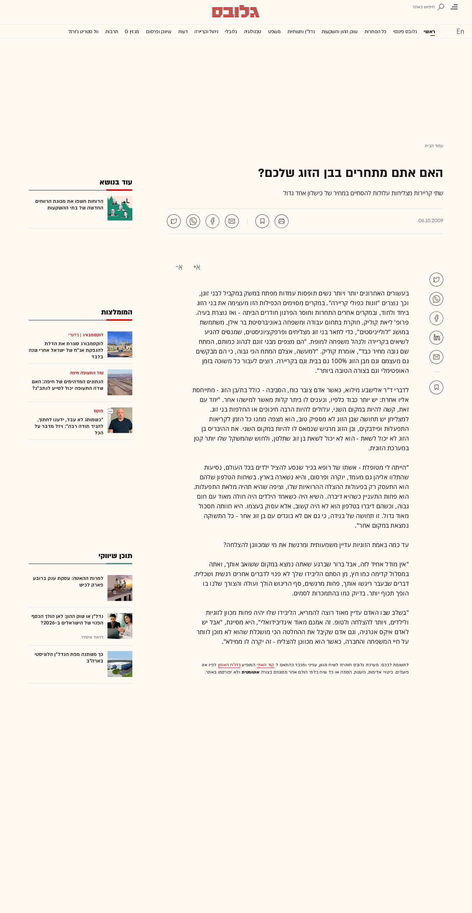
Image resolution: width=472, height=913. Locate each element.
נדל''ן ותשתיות (301, 31)
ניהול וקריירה (206, 31)
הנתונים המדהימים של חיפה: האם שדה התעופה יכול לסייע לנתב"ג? (67, 385)
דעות (183, 31)
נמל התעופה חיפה (87, 373)
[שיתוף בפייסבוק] (212, 221)
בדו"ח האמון (229, 665)
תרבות (111, 31)
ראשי (429, 31)
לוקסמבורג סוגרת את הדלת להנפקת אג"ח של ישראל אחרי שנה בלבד (66, 350)
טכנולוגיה (252, 31)
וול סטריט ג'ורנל (83, 31)
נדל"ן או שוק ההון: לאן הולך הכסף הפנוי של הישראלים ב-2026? (67, 619)
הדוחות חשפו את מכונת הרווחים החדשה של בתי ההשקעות (69, 204)
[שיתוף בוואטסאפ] (193, 221)
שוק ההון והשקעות (340, 31)
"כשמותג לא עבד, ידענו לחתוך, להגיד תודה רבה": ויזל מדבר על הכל (69, 426)
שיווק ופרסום (158, 31)
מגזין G (132, 31)
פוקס (98, 411)
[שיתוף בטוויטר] (174, 221)
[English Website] (460, 31)
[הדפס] (282, 221)
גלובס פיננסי (405, 31)
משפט (274, 31)
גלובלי (231, 31)
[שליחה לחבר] (232, 221)
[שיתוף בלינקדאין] (436, 338)
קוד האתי (265, 665)
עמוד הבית (434, 146)
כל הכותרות (375, 31)
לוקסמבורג (93, 335)
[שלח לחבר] (436, 357)
